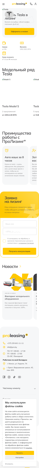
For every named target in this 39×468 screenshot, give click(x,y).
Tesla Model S (10, 106)
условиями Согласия (26, 243)
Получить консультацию (19, 251)
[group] (17, 297)
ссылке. (29, 448)
